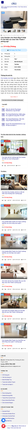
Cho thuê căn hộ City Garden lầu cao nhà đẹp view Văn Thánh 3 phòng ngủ (14, 281)
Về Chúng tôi (5, 375)
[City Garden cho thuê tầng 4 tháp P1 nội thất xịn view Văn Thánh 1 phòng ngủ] (14, 20)
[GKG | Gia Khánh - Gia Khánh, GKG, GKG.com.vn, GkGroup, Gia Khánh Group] (14, 3)
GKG (2, 7)
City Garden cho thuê (7, 78)
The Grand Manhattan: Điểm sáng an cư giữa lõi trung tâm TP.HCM (15, 114)
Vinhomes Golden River (8, 413)
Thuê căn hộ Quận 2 (7, 384)
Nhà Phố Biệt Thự (7, 379)
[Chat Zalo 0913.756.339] (3, 420)
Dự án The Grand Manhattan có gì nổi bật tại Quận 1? (15, 124)
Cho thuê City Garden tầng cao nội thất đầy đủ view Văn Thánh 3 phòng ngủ (13, 311)
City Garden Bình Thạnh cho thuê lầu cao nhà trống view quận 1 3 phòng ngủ (13, 341)
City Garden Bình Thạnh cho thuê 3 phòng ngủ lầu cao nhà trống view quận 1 (14, 222)
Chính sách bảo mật (16, 428)
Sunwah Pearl (6, 411)
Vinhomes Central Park (8, 416)
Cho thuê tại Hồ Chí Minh (11, 7)
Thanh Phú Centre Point (8, 398)
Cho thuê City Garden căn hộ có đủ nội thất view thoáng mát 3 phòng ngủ (13, 192)
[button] (2, 2)
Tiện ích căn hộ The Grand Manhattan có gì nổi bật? (13, 110)
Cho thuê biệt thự (7, 420)
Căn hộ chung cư (6, 377)
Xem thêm (13, 97)
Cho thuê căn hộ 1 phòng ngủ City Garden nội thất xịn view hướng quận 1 (14, 158)
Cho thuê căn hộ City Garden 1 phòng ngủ (12, 100)
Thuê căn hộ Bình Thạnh (8, 382)
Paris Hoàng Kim (6, 393)
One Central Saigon (7, 402)
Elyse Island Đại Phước (8, 400)
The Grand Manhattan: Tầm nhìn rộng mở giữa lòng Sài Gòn (15, 119)
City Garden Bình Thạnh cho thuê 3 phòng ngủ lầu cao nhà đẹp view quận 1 (14, 252)
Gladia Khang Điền (7, 395)
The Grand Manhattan (8, 418)
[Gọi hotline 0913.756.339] (3, 426)
